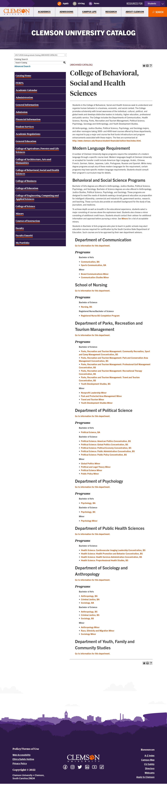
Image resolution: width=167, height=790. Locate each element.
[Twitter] (80, 768)
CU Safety (149, 764)
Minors (125, 218)
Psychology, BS (88, 512)
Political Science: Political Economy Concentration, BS (106, 447)
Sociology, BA (87, 602)
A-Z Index (149, 755)
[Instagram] (72, 768)
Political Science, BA (90, 432)
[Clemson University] (17, 12)
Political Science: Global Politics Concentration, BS (104, 444)
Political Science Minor (91, 470)
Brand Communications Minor (95, 274)
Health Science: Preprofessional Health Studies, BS (104, 560)
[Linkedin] (87, 768)
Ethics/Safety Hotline (23, 759)
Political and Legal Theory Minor (96, 466)
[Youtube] (94, 768)
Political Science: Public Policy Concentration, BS (104, 454)
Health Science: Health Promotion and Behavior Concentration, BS (112, 553)
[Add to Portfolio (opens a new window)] (144, 65)
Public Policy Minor (90, 473)
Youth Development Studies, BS (96, 383)
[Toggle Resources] (162, 3)
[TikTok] (102, 766)
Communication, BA (90, 261)
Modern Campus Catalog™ (107, 785)
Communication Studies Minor (95, 277)
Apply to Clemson (145, 776)
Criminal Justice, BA (90, 599)
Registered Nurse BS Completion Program (100, 315)
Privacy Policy (20, 763)
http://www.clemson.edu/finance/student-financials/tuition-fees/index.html (106, 140)
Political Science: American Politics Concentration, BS (106, 441)
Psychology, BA (88, 503)
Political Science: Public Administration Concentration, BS (108, 451)
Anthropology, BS (89, 611)
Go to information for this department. (92, 245)
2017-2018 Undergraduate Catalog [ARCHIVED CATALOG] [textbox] (36, 55)
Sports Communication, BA (93, 265)
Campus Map (147, 759)
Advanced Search (22, 66)
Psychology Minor (89, 520)
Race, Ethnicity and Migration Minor (97, 630)
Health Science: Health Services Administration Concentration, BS (111, 557)
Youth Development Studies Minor (97, 402)
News (96, 3)
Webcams (149, 772)
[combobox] (40, 54)
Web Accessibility (22, 754)
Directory (149, 768)
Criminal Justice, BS (90, 615)
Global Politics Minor (90, 463)
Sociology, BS (87, 618)
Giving (81, 3)
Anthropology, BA (89, 596)
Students (152, 3)
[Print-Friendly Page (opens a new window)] (147, 65)
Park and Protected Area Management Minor (101, 396)
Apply (66, 3)
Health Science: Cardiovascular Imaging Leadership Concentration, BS (113, 550)
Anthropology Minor (90, 627)
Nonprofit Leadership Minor (94, 392)
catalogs (54, 785)
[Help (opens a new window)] (150, 65)
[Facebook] (65, 768)
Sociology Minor (88, 634)
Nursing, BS (86, 306)
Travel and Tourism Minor (92, 399)
